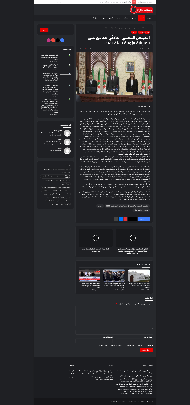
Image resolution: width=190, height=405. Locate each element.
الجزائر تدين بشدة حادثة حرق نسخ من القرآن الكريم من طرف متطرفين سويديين (139, 285)
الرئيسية (149, 18)
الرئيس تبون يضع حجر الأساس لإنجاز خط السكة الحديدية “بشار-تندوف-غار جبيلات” (114, 285)
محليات (126, 18)
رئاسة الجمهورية (49, 180)
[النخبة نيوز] (141, 10)
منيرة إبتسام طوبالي (64, 200)
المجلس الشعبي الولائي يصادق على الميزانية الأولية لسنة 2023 (126, 206)
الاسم (151, 328)
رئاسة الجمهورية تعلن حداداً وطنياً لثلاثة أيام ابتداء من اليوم (115, 2)
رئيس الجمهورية (66, 184)
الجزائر (68, 165)
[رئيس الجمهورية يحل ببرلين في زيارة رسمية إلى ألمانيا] (65, 67)
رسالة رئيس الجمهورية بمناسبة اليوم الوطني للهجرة (57, 194)
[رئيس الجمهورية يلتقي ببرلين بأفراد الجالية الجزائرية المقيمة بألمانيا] (65, 58)
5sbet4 (59, 139)
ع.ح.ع (68, 197)
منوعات (103, 18)
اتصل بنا (95, 18)
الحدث (142, 18)
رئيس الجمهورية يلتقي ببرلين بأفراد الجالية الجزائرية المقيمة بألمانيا (49, 57)
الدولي (111, 18)
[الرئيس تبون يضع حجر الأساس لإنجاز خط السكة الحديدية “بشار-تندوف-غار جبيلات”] (114, 276)
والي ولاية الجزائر (65, 204)
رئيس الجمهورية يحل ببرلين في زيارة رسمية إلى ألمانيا (50, 66)
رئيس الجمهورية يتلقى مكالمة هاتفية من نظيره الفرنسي (56, 190)
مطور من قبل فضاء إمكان (118, 401)
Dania (60, 148)
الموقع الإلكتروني (108, 337)
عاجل (99, 206)
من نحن (71, 377)
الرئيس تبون (67, 172)
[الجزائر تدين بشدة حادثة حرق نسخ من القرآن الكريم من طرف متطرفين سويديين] (139, 276)
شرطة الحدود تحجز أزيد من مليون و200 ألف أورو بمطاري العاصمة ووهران (90, 285)
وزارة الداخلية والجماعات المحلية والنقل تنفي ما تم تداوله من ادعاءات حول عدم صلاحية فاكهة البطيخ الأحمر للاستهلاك (50, 89)
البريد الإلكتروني (148, 337)
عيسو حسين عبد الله (53, 197)
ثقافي (118, 18)
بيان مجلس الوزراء (65, 180)
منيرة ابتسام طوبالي (140, 210)
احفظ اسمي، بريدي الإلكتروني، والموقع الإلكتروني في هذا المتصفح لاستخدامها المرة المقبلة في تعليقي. (123, 345)
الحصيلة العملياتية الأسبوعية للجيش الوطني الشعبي (57, 169)
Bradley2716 (58, 131)
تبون (56, 180)
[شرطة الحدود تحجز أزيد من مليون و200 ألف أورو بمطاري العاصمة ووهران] (89, 276)
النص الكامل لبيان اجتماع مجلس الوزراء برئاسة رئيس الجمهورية (56, 176)
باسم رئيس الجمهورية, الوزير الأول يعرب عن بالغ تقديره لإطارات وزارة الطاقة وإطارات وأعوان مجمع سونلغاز (49, 76)
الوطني (134, 18)
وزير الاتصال (55, 204)
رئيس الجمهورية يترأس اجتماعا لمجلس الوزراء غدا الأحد (56, 187)
